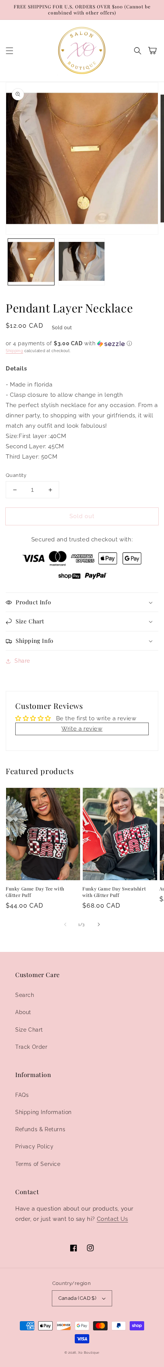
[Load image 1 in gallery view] (31, 261)
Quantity (16, 475)
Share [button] (22, 661)
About (23, 1012)
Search (24, 995)
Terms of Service (38, 1164)
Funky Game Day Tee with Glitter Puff (35, 892)
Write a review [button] (81, 728)
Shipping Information (43, 1112)
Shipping (14, 351)
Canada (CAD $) (77, 1298)
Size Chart (29, 1030)
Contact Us (112, 1219)
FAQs (22, 1095)
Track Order (31, 1047)
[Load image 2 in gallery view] (81, 261)
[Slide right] (98, 924)
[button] (9, 50)
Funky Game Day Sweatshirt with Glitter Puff (114, 892)
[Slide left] (65, 924)
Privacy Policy (34, 1146)
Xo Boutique (89, 1352)
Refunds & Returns (40, 1129)
